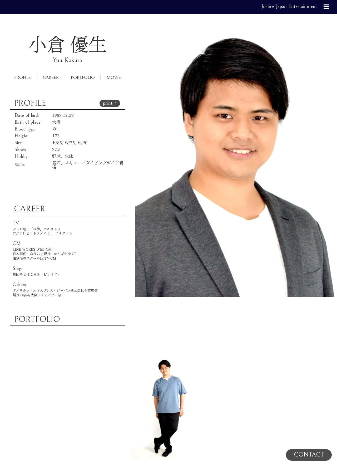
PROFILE (22, 77)
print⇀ (110, 103)
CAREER (51, 77)
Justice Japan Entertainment (289, 6)
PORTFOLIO (83, 77)
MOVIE (114, 77)
